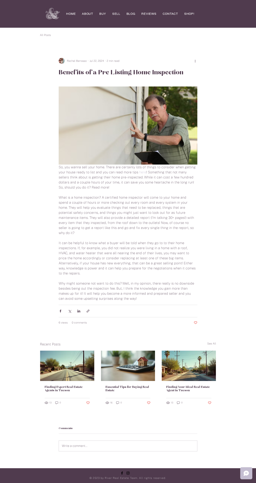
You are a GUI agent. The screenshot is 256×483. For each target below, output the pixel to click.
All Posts (45, 35)
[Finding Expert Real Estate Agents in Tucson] (67, 366)
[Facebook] (122, 473)
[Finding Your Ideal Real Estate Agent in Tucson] (189, 366)
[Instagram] (128, 473)
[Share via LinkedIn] (79, 311)
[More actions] (195, 61)
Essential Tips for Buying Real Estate (127, 388)
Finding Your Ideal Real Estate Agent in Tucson (188, 388)
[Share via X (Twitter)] (69, 311)
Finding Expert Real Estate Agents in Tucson (64, 388)
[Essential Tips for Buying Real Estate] (128, 366)
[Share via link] (88, 311)
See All (211, 343)
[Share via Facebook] (60, 311)
